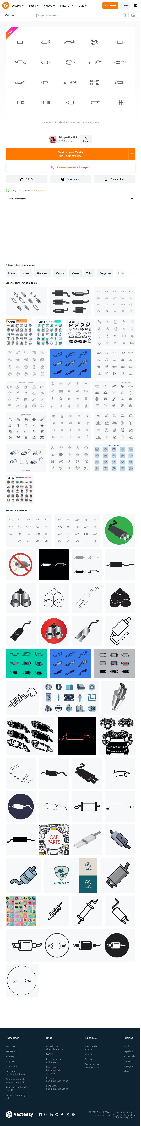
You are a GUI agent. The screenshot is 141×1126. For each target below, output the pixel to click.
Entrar (125, 5)
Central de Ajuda (90, 1046)
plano (11, 271)
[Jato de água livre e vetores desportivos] (114, 361)
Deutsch (126, 1059)
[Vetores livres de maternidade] (26, 393)
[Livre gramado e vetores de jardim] (69, 393)
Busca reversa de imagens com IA (15, 1079)
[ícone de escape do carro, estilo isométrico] (87, 838)
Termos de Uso (99, 1113)
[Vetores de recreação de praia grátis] (114, 424)
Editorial (65, 5)
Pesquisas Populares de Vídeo (53, 1086)
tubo (89, 271)
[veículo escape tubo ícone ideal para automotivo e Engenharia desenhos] (120, 771)
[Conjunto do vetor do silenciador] (26, 456)
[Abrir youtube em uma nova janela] (73, 1112)
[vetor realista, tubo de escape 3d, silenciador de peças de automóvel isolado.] (118, 696)
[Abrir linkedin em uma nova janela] (51, 1112)
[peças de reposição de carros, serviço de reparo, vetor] (54, 838)
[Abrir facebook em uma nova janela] (40, 1112)
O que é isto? (38, 190)
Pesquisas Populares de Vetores (53, 1068)
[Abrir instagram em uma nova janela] (45, 1112)
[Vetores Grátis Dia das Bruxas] (26, 424)
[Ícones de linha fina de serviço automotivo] (20, 487)
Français (126, 1064)
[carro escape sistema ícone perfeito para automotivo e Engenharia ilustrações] (22, 696)
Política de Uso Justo (119, 1115)
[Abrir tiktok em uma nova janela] (62, 1112)
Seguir (86, 141)
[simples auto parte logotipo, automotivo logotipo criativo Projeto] (70, 873)
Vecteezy (10, 1049)
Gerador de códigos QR (17, 1094)
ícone (26, 271)
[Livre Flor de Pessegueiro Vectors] (69, 456)
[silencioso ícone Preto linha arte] (120, 909)
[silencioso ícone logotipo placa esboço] (54, 909)
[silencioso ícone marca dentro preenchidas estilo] (87, 909)
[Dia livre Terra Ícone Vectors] (70, 424)
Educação (11, 1064)
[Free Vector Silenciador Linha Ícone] (26, 299)
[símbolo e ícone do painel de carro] (80, 330)
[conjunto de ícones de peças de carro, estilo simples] (21, 909)
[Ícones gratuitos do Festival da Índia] (114, 393)
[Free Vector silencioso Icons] (70, 299)
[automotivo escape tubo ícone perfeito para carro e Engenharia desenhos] (87, 805)
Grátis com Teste (70, 153)
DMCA (48, 1052)
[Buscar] (124, 15)
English (125, 1044)
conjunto (105, 271)
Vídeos (48, 5)
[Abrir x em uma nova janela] (67, 1112)
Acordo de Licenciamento (53, 1046)
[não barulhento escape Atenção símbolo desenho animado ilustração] (21, 563)
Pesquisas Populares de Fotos (56, 1077)
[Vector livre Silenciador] (70, 361)
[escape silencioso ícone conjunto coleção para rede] (70, 943)
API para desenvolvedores (15, 1071)
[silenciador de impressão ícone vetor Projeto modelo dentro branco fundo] (120, 838)
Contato (88, 1052)
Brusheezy (12, 1044)
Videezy (10, 1054)
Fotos (32, 5)
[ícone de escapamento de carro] (119, 529)
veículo (60, 271)
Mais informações (17, 197)
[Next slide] (127, 271)
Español (125, 1049)
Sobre (87, 1057)
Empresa (11, 1059)
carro (75, 271)
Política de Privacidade (121, 1113)
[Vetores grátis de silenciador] (114, 299)
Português (127, 1054)
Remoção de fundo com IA (16, 1087)
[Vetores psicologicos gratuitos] (26, 361)
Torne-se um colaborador (91, 1064)
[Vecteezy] (5, 5)
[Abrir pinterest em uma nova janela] (56, 1112)
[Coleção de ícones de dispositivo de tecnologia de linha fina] (19, 330)
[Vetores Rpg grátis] (115, 330)
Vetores (16, 5)
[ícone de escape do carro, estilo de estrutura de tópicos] (120, 629)
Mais (81, 5)
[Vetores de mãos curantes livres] (114, 456)
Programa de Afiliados (52, 1059)
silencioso (42, 271)
